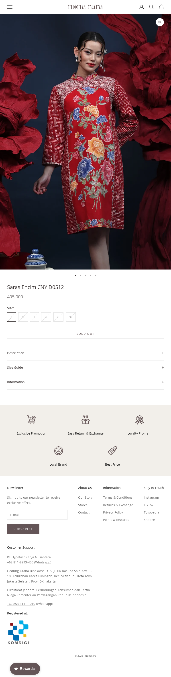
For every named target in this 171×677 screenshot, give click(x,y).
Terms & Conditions (117, 497)
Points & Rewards (116, 520)
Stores (83, 505)
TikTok (148, 505)
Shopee (149, 520)
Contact (84, 512)
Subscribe (23, 529)
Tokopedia (151, 512)
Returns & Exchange (118, 505)
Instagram (151, 497)
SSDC (93, 665)
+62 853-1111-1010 (21, 604)
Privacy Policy (113, 512)
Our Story (85, 497)
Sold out (86, 334)
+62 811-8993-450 (20, 562)
